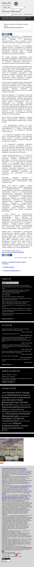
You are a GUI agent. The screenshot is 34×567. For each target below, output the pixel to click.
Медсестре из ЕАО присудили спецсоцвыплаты (13, 296)
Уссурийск (9, 423)
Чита (20, 426)
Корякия (10, 409)
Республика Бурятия (23, 416)
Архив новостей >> (8, 318)
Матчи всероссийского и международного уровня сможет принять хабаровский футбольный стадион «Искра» (15, 302)
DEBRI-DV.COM (10, 553)
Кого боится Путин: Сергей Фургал (10, 356)
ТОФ (25, 421)
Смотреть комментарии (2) (12, 270)
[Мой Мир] (8, 34)
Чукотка (24, 425)
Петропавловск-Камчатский (18, 414)
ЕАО (11, 404)
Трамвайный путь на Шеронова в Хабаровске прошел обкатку (16, 308)
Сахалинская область (14, 262)
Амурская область (14, 392)
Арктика (4, 395)
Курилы (14, 409)
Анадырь (26, 392)
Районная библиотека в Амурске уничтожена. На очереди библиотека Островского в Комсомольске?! (15, 329)
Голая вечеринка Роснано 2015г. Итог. (11, 333)
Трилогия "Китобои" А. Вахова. (9, 374)
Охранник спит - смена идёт (8, 376)
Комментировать (9, 267)
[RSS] (1, 463)
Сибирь (21, 421)
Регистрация (6, 11)
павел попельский (26, 332)
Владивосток (8, 397)
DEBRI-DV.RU (18, 553)
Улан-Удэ (4, 423)
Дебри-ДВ (6, 3)
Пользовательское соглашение (8, 468)
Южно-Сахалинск (9, 428)
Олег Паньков (28, 362)
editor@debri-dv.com (6, 475)
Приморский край (10, 416)
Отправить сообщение (23, 474)
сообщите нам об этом (27, 547)
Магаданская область (9, 411)
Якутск (20, 428)
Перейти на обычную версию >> (14, 27)
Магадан (21, 409)
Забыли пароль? (15, 11)
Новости (4, 262)
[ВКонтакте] (3, 34)
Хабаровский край (10, 425)
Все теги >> (5, 430)
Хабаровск (17, 423)
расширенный (28, 14)
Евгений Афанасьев (26, 335)
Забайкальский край (25, 405)
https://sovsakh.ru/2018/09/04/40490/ (13, 252)
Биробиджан (13, 395)
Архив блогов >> (7, 364)
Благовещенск (24, 395)
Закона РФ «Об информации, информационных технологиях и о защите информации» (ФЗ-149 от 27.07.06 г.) (16, 496)
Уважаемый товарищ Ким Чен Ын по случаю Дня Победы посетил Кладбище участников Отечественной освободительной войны (17, 287)
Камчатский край (9, 407)
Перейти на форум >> (9, 382)
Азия (4, 392)
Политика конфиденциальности (20, 468)
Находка (20, 411)
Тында (28, 421)
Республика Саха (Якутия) (13, 418)
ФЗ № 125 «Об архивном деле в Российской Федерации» (20, 486)
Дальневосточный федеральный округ (12, 401)
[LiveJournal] (11, 34)
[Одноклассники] (6, 34)
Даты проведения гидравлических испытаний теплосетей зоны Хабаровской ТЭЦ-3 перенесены (16, 299)
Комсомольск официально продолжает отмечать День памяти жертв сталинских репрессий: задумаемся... (16, 352)
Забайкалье (16, 405)
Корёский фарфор (6, 294)
